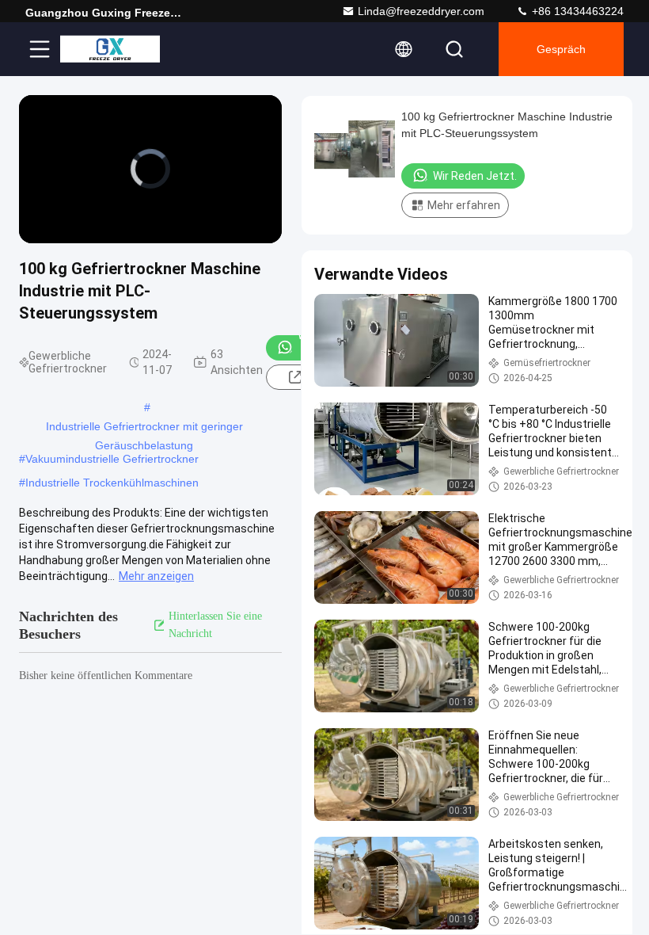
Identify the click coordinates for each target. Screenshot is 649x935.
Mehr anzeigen (156, 576)
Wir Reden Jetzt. (475, 176)
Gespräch (561, 49)
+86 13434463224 (576, 11)
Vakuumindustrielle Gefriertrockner (112, 458)
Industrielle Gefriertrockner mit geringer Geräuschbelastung (144, 428)
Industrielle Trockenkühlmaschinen (112, 482)
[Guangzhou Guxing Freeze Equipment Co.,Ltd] (110, 49)
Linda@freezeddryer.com (421, 11)
